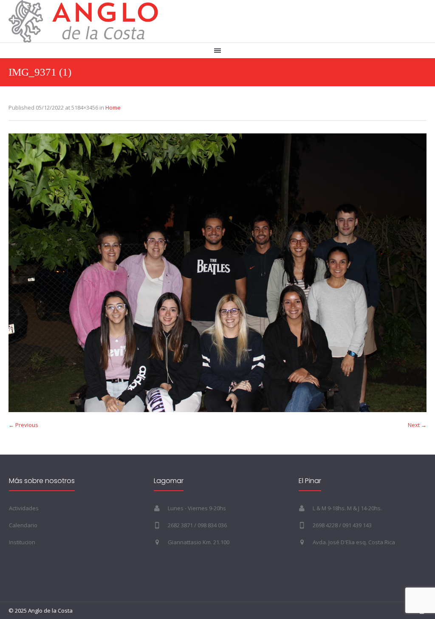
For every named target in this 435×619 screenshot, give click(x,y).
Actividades (24, 508)
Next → (417, 425)
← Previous (23, 425)
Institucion (22, 542)
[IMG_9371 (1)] (217, 272)
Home (113, 107)
